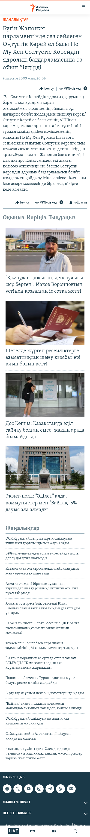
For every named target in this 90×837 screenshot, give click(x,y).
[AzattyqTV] (54, 831)
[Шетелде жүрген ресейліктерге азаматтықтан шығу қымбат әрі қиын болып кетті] (45, 323)
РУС (33, 831)
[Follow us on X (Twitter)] (17, 788)
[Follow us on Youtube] (28, 788)
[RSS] (60, 788)
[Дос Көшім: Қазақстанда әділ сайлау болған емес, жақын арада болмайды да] (45, 395)
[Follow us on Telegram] (49, 788)
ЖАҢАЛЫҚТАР (16, 20)
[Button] (46, 89)
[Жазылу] (71, 788)
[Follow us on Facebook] (7, 788)
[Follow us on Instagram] (39, 788)
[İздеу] (75, 831)
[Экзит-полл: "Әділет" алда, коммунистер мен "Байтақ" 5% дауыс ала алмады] (45, 468)
